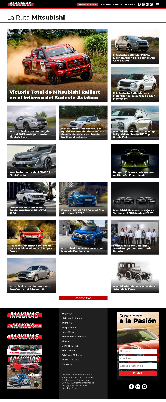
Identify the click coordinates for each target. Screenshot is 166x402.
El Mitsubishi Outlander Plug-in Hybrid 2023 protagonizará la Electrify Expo (29, 134)
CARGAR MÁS (83, 298)
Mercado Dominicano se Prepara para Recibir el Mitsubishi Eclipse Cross (30, 248)
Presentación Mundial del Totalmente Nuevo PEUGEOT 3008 (27, 210)
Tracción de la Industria (74, 336)
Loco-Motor (68, 332)
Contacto (67, 364)
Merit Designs (73, 388)
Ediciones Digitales (72, 355)
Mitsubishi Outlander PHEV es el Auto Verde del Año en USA (30, 288)
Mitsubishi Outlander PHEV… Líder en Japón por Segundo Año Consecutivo (134, 58)
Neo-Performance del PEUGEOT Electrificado (29, 174)
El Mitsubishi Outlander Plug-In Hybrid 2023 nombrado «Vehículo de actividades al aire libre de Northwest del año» (82, 133)
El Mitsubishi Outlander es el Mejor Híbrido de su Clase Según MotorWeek (134, 96)
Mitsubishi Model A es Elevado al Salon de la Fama (134, 288)
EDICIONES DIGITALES (111, 4)
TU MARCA (130, 4)
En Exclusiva (68, 350)
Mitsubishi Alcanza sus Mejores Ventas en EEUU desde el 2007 (133, 212)
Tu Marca (67, 323)
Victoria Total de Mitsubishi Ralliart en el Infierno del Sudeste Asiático (54, 94)
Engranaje (67, 313)
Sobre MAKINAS (70, 359)
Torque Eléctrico (70, 327)
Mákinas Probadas (72, 318)
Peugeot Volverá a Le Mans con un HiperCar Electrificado (133, 174)
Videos (65, 341)
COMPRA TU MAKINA (87, 4)
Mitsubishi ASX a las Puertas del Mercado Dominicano (82, 250)
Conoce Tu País (70, 346)
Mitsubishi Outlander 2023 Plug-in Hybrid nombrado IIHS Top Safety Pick (134, 134)
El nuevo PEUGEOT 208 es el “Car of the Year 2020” (82, 212)
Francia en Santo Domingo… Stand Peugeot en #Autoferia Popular (132, 248)
